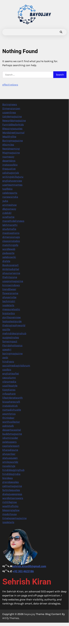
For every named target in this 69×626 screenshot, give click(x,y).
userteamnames (12, 184)
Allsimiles (8, 144)
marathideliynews (13, 220)
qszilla (6, 329)
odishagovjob (10, 172)
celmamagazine (12, 486)
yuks (5, 200)
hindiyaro (8, 361)
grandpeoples (10, 482)
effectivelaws (10, 84)
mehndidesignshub (14, 333)
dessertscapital (11, 429)
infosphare (9, 393)
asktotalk (8, 425)
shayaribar (8, 453)
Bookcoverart (10, 265)
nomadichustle (11, 409)
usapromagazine (12, 281)
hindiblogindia (11, 474)
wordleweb (8, 249)
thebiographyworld (13, 325)
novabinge (8, 465)
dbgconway (9, 208)
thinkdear (8, 417)
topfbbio (7, 188)
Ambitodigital (10, 269)
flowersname (10, 293)
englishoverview (12, 180)
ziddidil (6, 212)
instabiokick (10, 405)
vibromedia (9, 381)
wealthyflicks (10, 506)
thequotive (9, 168)
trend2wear (9, 289)
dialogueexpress (12, 494)
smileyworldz (10, 461)
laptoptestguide (12, 321)
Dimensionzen (11, 108)
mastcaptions (10, 232)
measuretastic (11, 309)
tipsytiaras (8, 389)
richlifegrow (9, 502)
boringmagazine (12, 353)
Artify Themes (10, 618)
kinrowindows (11, 285)
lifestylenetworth (12, 397)
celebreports (9, 192)
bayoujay (29, 614)
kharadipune (10, 449)
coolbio (6, 369)
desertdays (8, 160)
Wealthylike (9, 136)
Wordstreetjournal (13, 132)
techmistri (8, 301)
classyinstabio (11, 241)
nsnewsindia (10, 196)
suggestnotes (10, 337)
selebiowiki (9, 257)
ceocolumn (9, 377)
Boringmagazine (12, 140)
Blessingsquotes (12, 128)
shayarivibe (9, 297)
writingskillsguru (12, 176)
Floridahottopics (12, 345)
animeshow (9, 204)
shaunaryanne (11, 273)
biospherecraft (11, 401)
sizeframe (8, 216)
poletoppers (9, 441)
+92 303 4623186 (23, 571)
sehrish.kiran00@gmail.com (29, 566)
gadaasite (8, 253)
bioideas (7, 478)
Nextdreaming (11, 148)
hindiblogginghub (13, 470)
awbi (5, 357)
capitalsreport (10, 445)
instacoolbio (10, 164)
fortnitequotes (11, 490)
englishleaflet (10, 373)
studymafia (9, 228)
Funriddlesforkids (13, 124)
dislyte (6, 261)
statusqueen (10, 457)
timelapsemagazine (14, 518)
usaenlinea (9, 112)
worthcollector (11, 421)
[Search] (61, 32)
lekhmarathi (10, 224)
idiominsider (10, 437)
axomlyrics (9, 413)
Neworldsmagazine (14, 120)
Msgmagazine (11, 152)
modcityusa (9, 514)
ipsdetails (8, 522)
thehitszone (9, 277)
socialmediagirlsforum (16, 365)
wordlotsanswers (12, 498)
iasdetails (8, 305)
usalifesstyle (9, 385)
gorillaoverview (11, 317)
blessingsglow (11, 510)
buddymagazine (12, 433)
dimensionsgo (11, 237)
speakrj (6, 349)
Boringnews (9, 104)
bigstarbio (8, 313)
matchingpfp (10, 245)
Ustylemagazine (12, 116)
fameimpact (9, 341)
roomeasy (8, 156)
